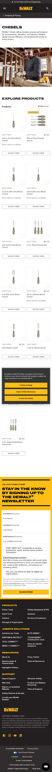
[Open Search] (47, 8)
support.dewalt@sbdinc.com (13, 583)
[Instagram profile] (10, 735)
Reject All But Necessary (26, 392)
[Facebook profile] (4, 735)
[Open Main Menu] (4, 8)
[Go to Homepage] (26, 8)
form (36, 581)
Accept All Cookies (26, 398)
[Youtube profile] (15, 735)
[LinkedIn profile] (21, 735)
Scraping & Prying (12, 15)
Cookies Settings (26, 385)
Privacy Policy (39, 579)
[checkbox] (22, 129)
